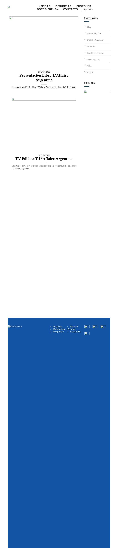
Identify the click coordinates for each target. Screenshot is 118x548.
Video (89, 66)
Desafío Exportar (94, 34)
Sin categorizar (93, 59)
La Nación (91, 46)
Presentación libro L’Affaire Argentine (43, 77)
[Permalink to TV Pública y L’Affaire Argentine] (44, 100)
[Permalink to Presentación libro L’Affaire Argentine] (43, 19)
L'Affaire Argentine (95, 40)
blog (89, 27)
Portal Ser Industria (95, 53)
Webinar (90, 72)
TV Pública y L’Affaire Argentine (43, 159)
